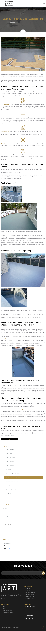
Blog (4, 606)
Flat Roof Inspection (10, 465)
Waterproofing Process (8, 612)
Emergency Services (10, 469)
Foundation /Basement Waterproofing (13, 481)
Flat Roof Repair (9, 453)
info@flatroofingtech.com (11, 545)
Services (12, 22)
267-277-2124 (10, 548)
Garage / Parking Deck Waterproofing (13, 485)
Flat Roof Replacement (10, 457)
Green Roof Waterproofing (11, 493)
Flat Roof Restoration (10, 461)
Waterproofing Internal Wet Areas (12, 489)
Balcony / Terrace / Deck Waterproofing (13, 477)
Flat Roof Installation (10, 449)
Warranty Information (7, 610)
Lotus (4, 608)
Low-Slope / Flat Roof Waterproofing (13, 473)
